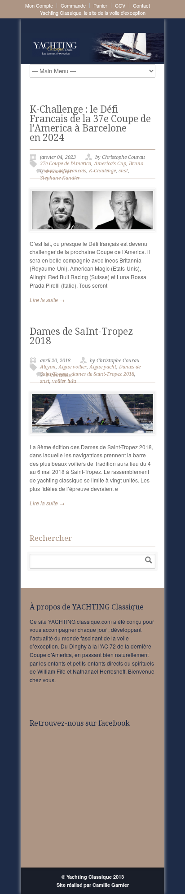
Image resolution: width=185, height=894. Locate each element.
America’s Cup (110, 164)
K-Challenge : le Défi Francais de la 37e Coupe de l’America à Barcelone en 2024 (90, 123)
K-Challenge (102, 171)
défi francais (72, 171)
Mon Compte (39, 5)
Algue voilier (72, 367)
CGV (120, 5)
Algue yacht (102, 367)
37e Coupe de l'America (65, 164)
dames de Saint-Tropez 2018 (102, 374)
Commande (73, 5)
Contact (141, 5)
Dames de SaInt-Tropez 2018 (81, 336)
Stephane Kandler (60, 178)
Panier (100, 5)
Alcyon (48, 367)
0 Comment (59, 172)
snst (123, 171)
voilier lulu (64, 381)
